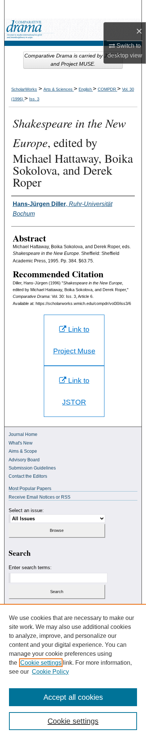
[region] (73, 671)
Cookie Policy (50, 671)
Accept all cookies (73, 697)
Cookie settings (40, 663)
